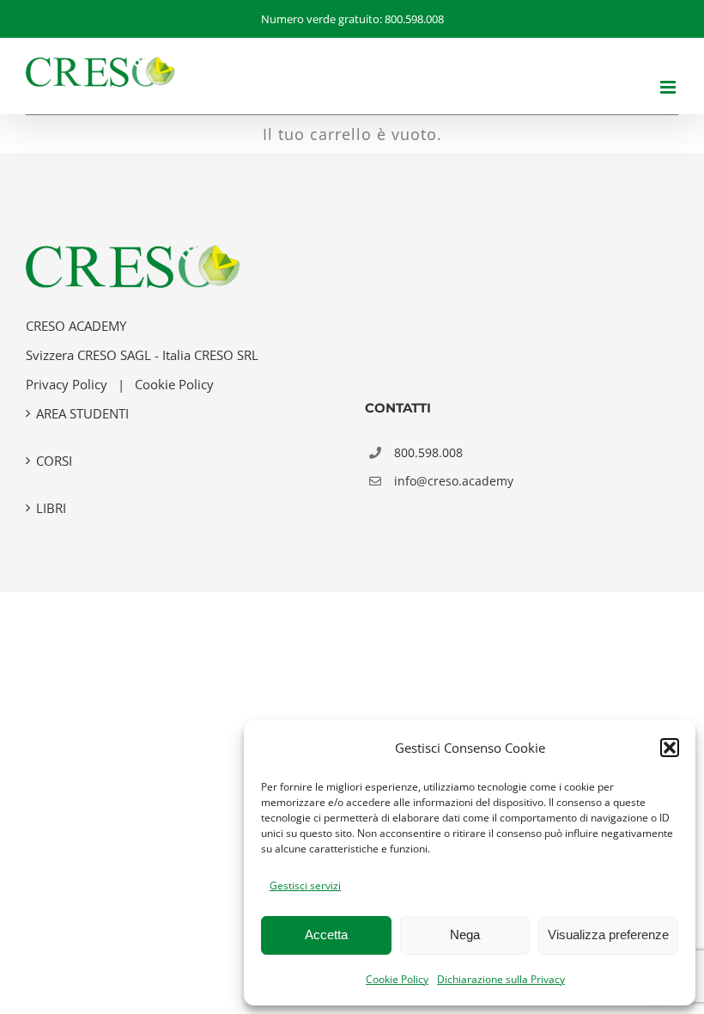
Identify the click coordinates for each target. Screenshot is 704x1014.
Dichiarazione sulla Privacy (501, 979)
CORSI (54, 460)
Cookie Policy (397, 979)
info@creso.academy (453, 481)
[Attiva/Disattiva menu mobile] (669, 87)
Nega (465, 934)
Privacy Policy (66, 384)
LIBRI (51, 507)
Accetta (326, 934)
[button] (669, 747)
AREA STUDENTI (82, 413)
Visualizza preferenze (608, 934)
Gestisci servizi (305, 885)
